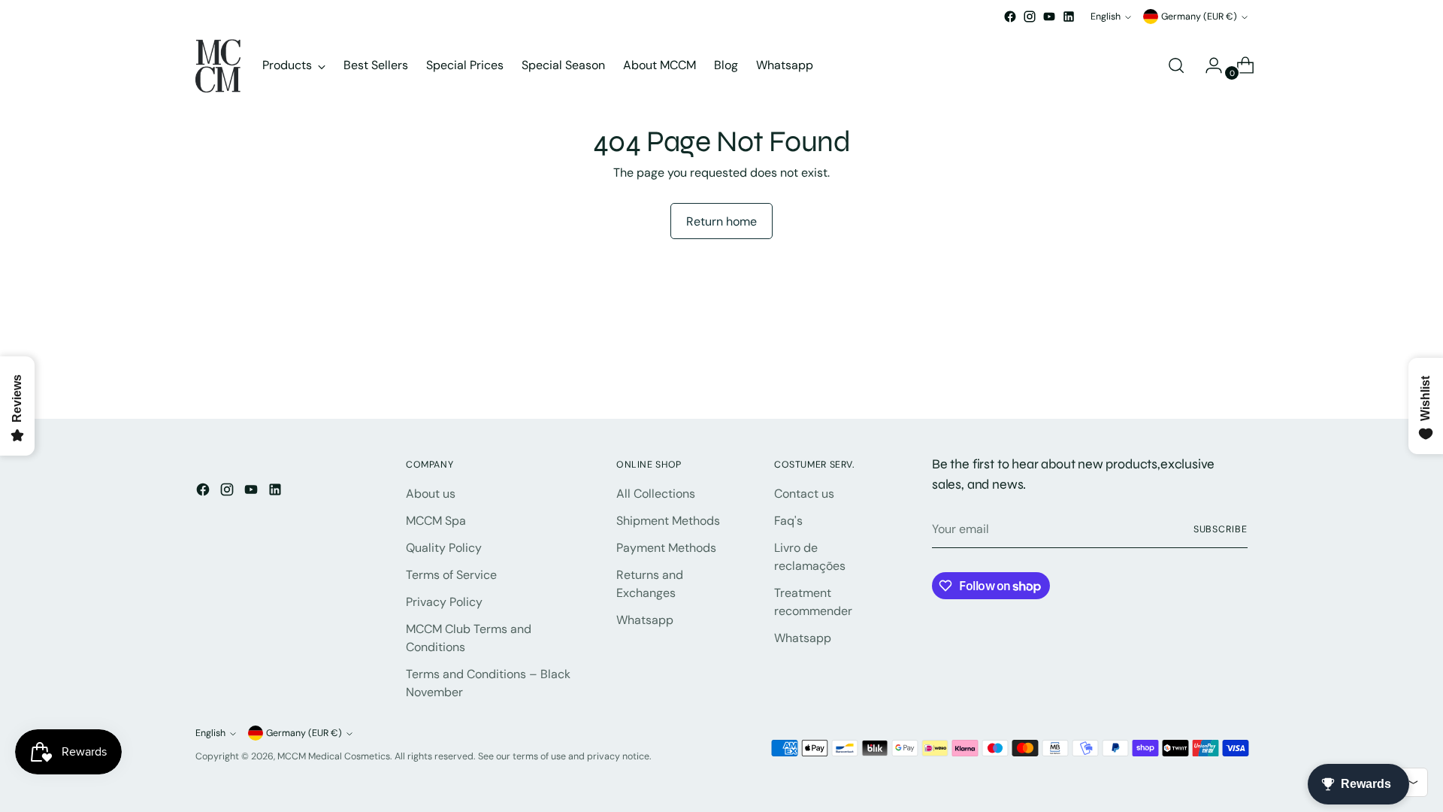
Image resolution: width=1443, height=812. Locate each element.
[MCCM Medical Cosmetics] (217, 65)
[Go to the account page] (1208, 65)
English (1106, 17)
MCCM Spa (436, 521)
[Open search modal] (1176, 65)
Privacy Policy (444, 602)
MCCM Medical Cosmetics (333, 756)
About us (430, 493)
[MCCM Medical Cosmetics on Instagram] (1029, 16)
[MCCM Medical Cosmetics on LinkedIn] (1068, 16)
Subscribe (1220, 529)
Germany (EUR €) (1199, 17)
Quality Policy (444, 548)
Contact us (804, 493)
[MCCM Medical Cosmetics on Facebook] (1010, 16)
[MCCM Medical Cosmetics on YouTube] (1049, 16)
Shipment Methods (668, 521)
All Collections (655, 493)
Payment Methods (666, 548)
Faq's (788, 521)
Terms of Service (451, 575)
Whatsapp (644, 620)
